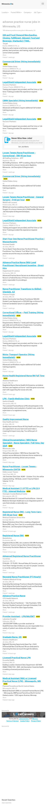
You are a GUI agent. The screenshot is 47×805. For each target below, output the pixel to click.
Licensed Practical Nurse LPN (17, 657)
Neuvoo (35, 719)
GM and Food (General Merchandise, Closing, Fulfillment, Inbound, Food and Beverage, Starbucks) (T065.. (21, 38)
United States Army (10, 66)
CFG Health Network (10, 598)
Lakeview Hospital (9, 619)
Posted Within (16, 12)
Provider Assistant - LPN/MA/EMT (19, 616)
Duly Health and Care (10, 422)
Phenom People (9, 294)
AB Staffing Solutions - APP (13, 158)
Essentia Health (8, 660)
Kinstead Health (9, 244)
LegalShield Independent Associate (19, 82)
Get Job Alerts (23, 147)
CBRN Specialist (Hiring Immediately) (20, 100)
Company (27, 12)
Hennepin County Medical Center (15, 494)
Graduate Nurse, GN (12, 637)
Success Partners (9, 85)
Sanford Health (8, 401)
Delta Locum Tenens (10, 472)
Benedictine (7, 538)
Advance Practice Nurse (14, 596)
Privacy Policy (36, 721)
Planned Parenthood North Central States (18, 686)
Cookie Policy (25, 721)
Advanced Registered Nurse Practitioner (22, 556)
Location (5, 12)
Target (5, 43)
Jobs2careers (24, 719)
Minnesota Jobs (9, 448)
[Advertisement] (19, 761)
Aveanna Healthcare (10, 381)
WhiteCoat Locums (10, 202)
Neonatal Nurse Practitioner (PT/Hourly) (22, 577)
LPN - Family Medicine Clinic (16, 398)
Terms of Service (12, 721)
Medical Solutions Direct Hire (14, 517)
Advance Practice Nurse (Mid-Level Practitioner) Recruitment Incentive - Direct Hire (23, 265)
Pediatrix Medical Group (12, 579)
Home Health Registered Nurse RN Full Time (23, 375)
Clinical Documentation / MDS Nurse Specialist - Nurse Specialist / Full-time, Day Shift (23, 443)
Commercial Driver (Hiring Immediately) (21, 61)
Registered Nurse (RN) (13, 535)
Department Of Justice (11, 271)
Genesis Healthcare (10, 640)
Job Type (37, 12)
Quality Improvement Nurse (16, 419)
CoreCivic (6, 559)
